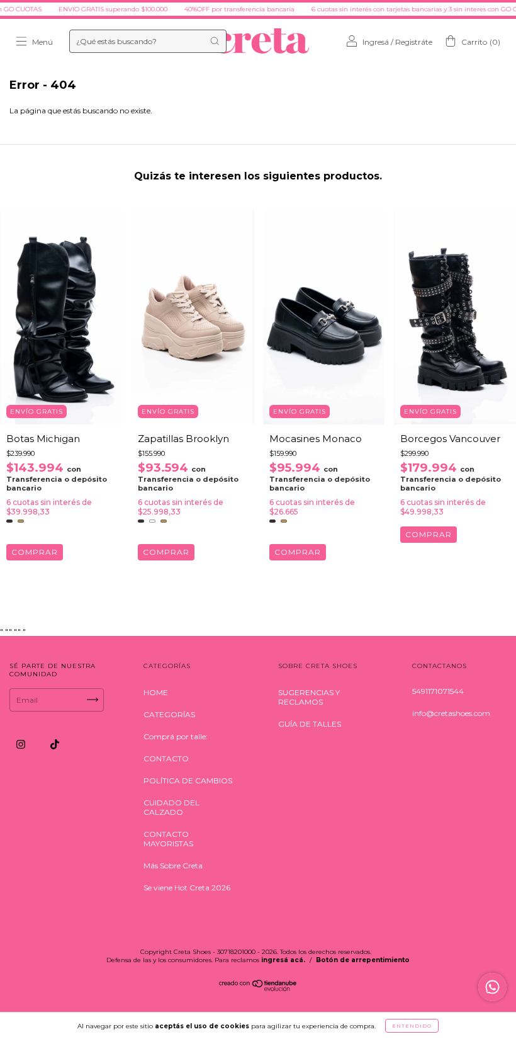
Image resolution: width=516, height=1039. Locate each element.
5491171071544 (438, 691)
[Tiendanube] (258, 988)
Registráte (413, 42)
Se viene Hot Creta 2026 (186, 887)
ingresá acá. (283, 960)
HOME (155, 692)
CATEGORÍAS (169, 714)
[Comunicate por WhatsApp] (492, 987)
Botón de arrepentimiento (363, 960)
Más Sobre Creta (173, 865)
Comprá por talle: (175, 736)
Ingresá (375, 42)
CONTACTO (166, 758)
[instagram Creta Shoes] (21, 744)
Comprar (34, 552)
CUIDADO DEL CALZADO (171, 807)
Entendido (412, 1026)
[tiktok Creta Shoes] (54, 744)
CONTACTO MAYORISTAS (168, 838)
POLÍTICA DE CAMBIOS (187, 780)
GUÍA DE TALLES (309, 724)
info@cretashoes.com (451, 713)
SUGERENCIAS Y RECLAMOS (309, 697)
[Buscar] (214, 41)
